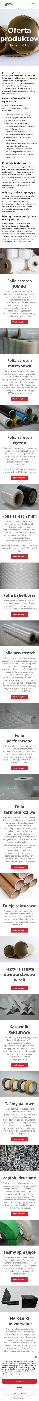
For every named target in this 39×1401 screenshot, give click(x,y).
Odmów (19, 1387)
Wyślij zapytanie (19, 322)
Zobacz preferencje (19, 1393)
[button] (36, 1357)
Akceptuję (19, 1381)
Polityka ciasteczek (18, 1398)
